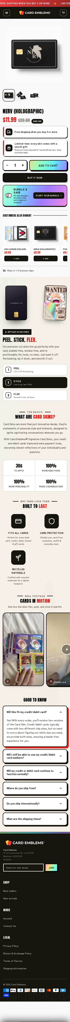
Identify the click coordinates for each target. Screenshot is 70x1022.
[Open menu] (6, 12)
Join (51, 867)
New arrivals (10, 898)
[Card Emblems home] (35, 13)
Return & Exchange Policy (17, 953)
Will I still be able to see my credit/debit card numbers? (31, 756)
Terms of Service (12, 961)
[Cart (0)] (63, 12)
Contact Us (9, 926)
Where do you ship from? (21, 788)
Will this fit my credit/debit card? (27, 712)
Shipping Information (14, 968)
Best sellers (9, 890)
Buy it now (35, 177)
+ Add (16, 258)
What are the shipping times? (24, 819)
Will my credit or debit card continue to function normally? (30, 772)
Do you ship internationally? (23, 803)
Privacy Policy (11, 946)
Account (7, 918)
